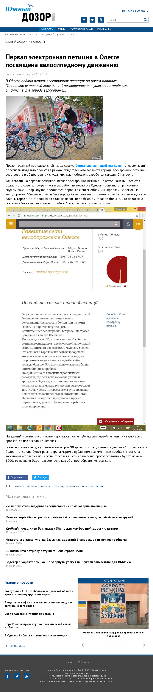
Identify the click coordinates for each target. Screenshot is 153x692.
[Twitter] (92, 20)
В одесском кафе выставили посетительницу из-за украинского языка (38, 604)
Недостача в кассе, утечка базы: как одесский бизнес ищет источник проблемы (66, 539)
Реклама (68, 662)
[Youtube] (101, 20)
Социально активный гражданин (100, 165)
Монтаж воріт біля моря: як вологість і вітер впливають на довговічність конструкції (69, 517)
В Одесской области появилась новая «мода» (36, 635)
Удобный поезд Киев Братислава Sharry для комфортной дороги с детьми (62, 528)
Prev (83, 645)
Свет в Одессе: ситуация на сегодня (29, 614)
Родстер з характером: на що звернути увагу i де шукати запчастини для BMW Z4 (68, 562)
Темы (61, 29)
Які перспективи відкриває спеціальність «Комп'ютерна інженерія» (56, 506)
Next (144, 645)
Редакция (83, 662)
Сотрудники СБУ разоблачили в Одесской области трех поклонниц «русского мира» (39, 592)
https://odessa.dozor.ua (30, 13)
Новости (38, 41)
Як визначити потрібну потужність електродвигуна (44, 551)
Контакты (104, 29)
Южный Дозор (16, 41)
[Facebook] (84, 20)
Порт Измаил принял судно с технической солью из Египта (38, 625)
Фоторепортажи (81, 29)
